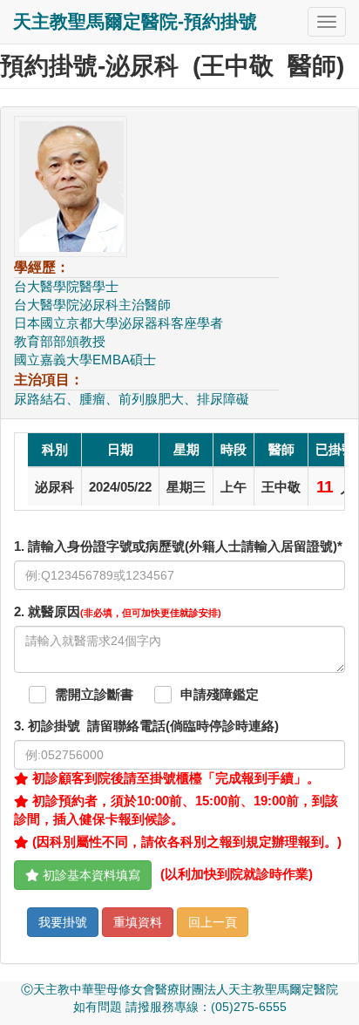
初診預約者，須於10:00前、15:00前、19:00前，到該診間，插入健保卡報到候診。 (176, 810)
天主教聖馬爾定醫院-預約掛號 (135, 21)
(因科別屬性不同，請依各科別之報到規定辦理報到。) (185, 842)
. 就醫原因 (117, 612)
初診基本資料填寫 (89, 875)
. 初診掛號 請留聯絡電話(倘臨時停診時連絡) (146, 726)
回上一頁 (212, 922)
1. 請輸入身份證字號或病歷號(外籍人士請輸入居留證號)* (178, 546)
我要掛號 (62, 922)
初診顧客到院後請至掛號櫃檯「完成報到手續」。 (174, 778)
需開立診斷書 (94, 695)
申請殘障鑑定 (219, 695)
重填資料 (137, 922)
